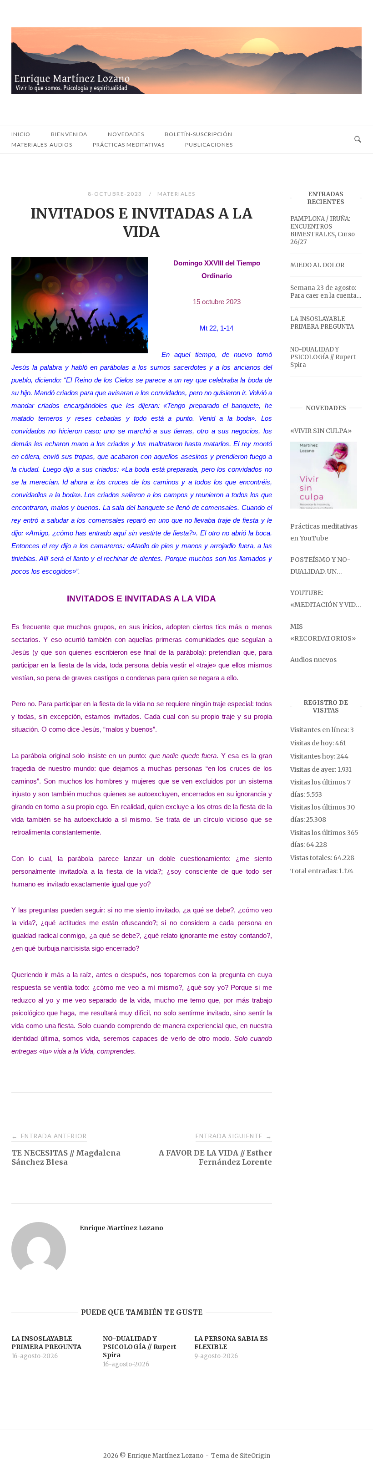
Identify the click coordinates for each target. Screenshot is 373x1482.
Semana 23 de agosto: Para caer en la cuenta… (325, 292)
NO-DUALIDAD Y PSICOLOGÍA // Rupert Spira (323, 357)
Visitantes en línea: (320, 730)
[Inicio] (186, 91)
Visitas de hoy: (312, 743)
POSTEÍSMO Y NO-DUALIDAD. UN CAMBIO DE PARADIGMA (320, 566)
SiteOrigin (255, 1456)
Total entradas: (314, 871)
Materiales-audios (41, 144)
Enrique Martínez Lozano (121, 1228)
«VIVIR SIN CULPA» (321, 431)
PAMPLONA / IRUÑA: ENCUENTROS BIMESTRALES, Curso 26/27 (322, 230)
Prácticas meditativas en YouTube (324, 532)
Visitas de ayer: (314, 769)
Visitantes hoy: (313, 756)
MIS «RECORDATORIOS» (323, 632)
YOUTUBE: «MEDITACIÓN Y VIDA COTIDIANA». (325, 600)
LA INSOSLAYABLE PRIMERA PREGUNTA (322, 323)
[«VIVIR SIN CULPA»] (323, 475)
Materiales (176, 193)
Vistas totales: (311, 858)
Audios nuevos (313, 660)
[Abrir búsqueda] (358, 140)
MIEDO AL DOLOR (317, 265)
